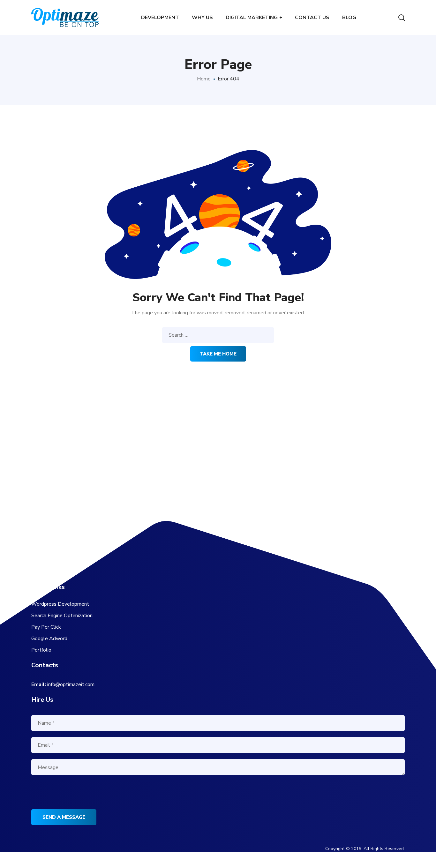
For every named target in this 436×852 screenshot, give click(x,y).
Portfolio (41, 650)
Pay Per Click (46, 627)
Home (204, 78)
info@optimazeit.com (70, 684)
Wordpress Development (60, 604)
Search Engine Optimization (62, 615)
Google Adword (49, 638)
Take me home (218, 354)
